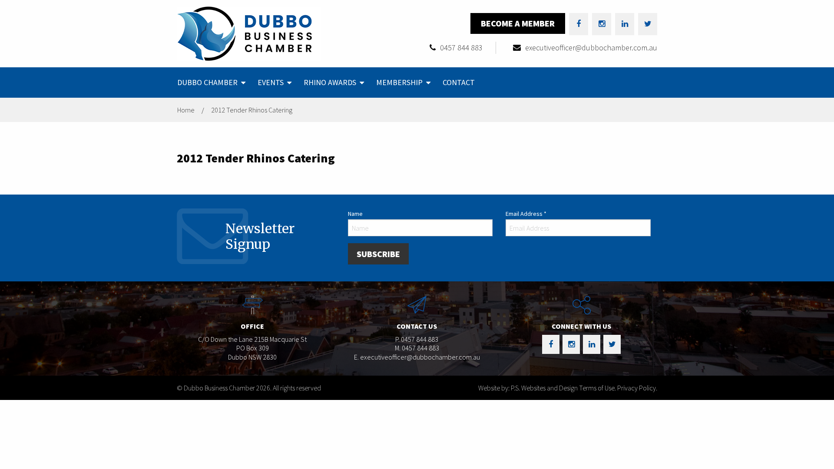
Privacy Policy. (637, 387)
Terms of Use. (597, 387)
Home (186, 110)
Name (355, 214)
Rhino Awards (330, 82)
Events (271, 82)
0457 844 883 (461, 48)
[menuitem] (210, 82)
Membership (399, 82)
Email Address (526, 214)
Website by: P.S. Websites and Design (528, 387)
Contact (459, 82)
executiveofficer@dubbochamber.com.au (591, 48)
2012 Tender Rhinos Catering (251, 110)
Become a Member (518, 23)
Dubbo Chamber (207, 82)
